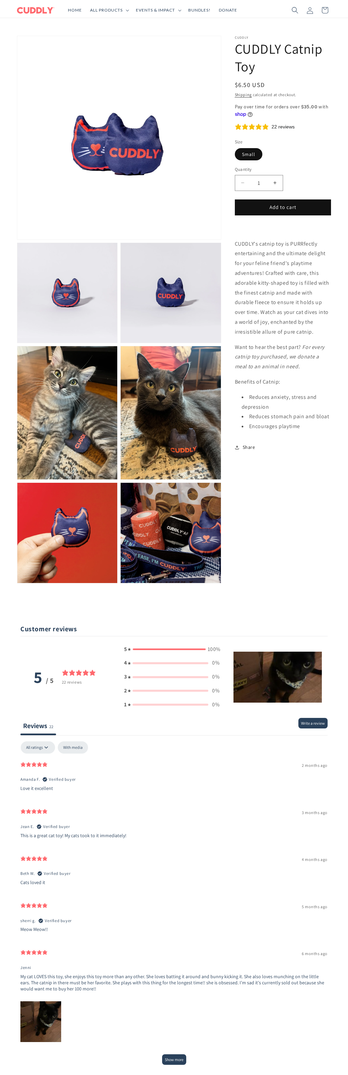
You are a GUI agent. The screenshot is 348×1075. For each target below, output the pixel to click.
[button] (109, 10)
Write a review (313, 723)
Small (248, 154)
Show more (174, 1059)
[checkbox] (73, 747)
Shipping (243, 94)
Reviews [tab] (38, 725)
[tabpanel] (174, 906)
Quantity (243, 169)
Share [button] (249, 447)
